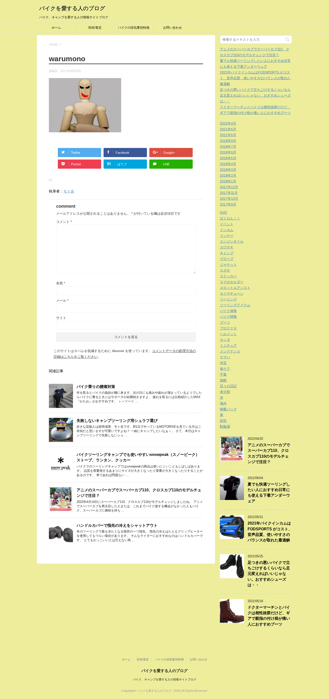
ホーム (56, 27)
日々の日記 (228, 386)
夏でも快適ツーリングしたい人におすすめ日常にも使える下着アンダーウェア (269, 492)
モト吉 (68, 191)
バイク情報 (228, 317)
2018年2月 (228, 175)
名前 (60, 283)
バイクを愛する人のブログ (72, 8)
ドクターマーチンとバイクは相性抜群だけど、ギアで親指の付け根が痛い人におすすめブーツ (269, 615)
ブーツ (225, 322)
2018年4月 (228, 164)
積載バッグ (228, 409)
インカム (226, 230)
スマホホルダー (231, 282)
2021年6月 (228, 129)
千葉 (223, 374)
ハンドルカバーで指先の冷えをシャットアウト (117, 525)
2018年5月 (228, 158)
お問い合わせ (172, 27)
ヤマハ (225, 357)
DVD (223, 212)
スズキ (225, 270)
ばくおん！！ (230, 218)
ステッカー (228, 276)
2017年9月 (228, 204)
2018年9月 (228, 141)
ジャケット (228, 264)
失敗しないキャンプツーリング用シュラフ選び (117, 421)
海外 (223, 403)
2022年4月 (228, 123)
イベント (226, 224)
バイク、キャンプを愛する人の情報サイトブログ (164, 679)
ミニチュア (228, 345)
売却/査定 (95, 27)
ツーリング (228, 299)
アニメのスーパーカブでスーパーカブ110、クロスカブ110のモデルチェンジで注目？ (269, 453)
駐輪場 (225, 426)
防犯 (223, 421)
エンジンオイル (231, 241)
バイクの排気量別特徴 (133, 27)
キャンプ (226, 253)
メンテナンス (230, 351)
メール (62, 300)
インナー (226, 236)
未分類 (225, 392)
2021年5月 (228, 135)
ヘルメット (228, 334)
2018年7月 (228, 146)
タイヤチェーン (231, 293)
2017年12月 (229, 187)
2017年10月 (229, 198)
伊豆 (223, 363)
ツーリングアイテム (235, 305)
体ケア (225, 369)
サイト (61, 318)
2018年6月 (228, 152)
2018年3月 (228, 170)
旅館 (223, 380)
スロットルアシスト (235, 288)
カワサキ (226, 247)
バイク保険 (228, 311)
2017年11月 (229, 193)
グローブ (226, 259)
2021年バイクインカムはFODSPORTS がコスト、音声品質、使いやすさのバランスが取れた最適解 (255, 78)
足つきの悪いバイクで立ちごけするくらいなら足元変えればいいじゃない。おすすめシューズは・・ (255, 95)
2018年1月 (228, 181)
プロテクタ (228, 328)
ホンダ (225, 340)
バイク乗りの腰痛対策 (96, 387)
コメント (64, 222)
